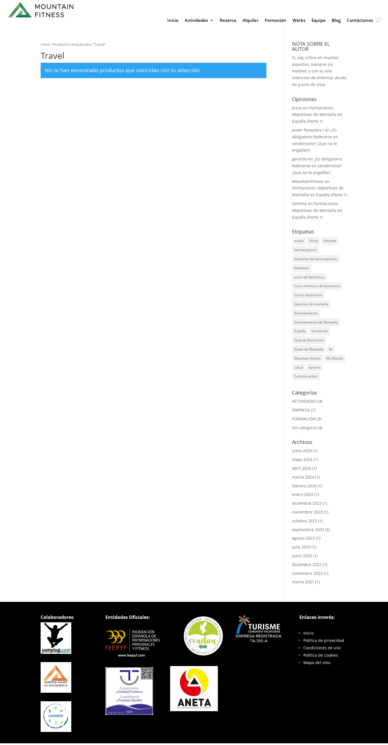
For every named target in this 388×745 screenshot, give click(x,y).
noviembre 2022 (307, 573)
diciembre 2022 (307, 564)
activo (299, 240)
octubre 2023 (304, 520)
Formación (275, 20)
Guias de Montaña (308, 349)
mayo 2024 (302, 459)
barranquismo (305, 249)
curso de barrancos (309, 277)
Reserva (228, 20)
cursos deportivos (308, 295)
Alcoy (313, 240)
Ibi (331, 349)
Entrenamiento (306, 313)
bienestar (301, 268)
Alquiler (250, 20)
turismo (314, 367)
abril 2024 (301, 468)
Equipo (319, 20)
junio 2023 (302, 555)
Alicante (330, 240)
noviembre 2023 (307, 512)
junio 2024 (302, 450)
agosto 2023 (303, 538)
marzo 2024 (303, 477)
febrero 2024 (304, 486)
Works (299, 20)
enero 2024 (302, 494)
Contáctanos (360, 20)
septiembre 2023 (308, 529)
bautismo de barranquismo (315, 258)
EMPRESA (301, 410)
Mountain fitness (307, 358)
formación (320, 331)
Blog (336, 20)
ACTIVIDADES (304, 401)
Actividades (196, 20)
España (300, 331)
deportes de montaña (311, 304)
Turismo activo (306, 376)
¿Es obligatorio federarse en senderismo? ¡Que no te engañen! (317, 165)
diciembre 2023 (307, 503)
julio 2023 (301, 547)
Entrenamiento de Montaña (316, 322)
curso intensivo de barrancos (317, 285)
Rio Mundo (334, 358)
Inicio (172, 20)
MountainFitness (308, 181)
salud (298, 367)
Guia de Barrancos (309, 340)
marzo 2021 (303, 582)
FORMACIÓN (304, 418)
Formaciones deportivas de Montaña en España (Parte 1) (317, 114)
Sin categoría (304, 427)
